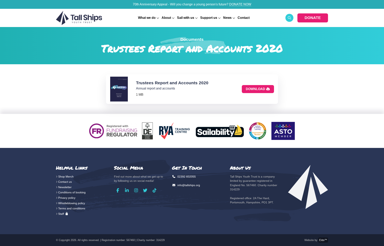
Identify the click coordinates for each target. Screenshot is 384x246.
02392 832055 (186, 176)
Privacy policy (66, 197)
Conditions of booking (72, 192)
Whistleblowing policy (71, 203)
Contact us (65, 181)
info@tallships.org (188, 185)
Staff (61, 213)
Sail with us (185, 17)
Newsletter (65, 187)
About (166, 17)
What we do (147, 17)
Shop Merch (66, 176)
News (227, 17)
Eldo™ (323, 240)
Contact (244, 17)
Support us (208, 17)
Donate (313, 18)
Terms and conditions (71, 208)
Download (256, 89)
